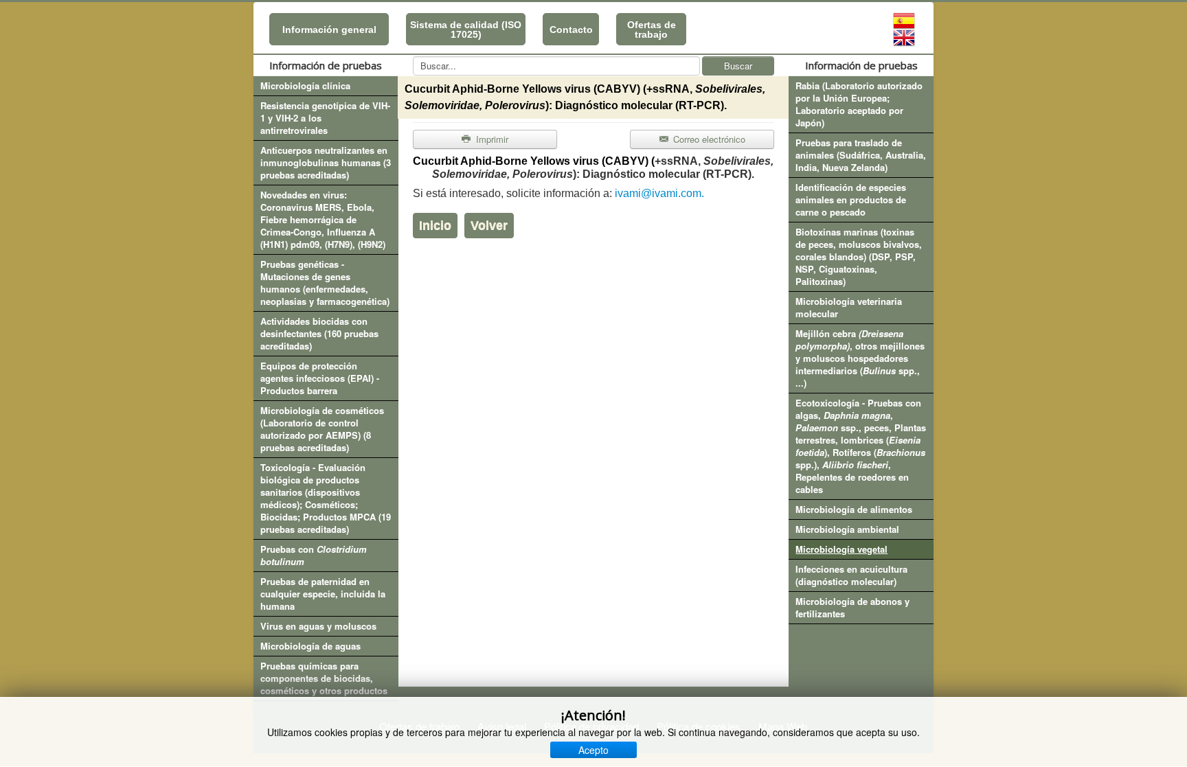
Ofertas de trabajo (651, 29)
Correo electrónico (707, 139)
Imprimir (490, 139)
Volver (489, 225)
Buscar (738, 65)
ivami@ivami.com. (659, 193)
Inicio (435, 225)
